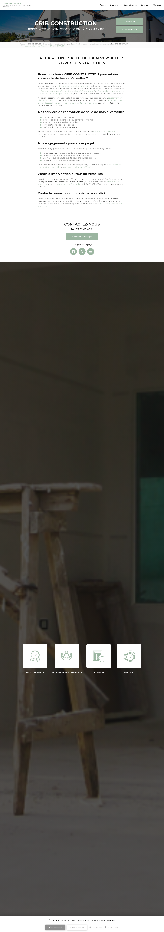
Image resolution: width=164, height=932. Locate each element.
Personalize (96, 927)
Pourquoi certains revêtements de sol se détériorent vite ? (68, 91)
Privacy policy (113, 927)
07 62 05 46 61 (129, 22)
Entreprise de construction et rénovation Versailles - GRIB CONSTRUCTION (104, 44)
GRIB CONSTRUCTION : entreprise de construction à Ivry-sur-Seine (51, 44)
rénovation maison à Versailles (67, 184)
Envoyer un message (82, 237)
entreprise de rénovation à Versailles (74, 86)
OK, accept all (56, 927)
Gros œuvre (115, 5)
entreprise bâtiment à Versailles (79, 167)
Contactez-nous (129, 30)
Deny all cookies (77, 927)
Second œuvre (130, 5)
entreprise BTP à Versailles (105, 132)
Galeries (144, 5)
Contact (157, 5)
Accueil (103, 5)
